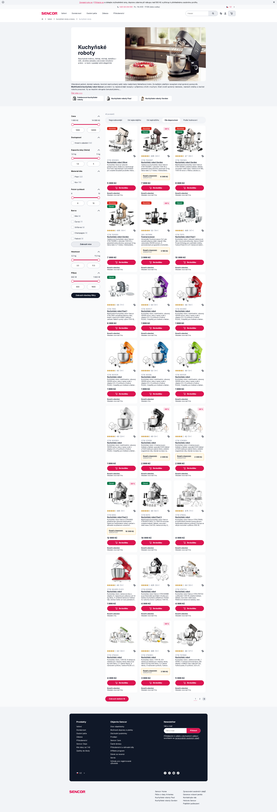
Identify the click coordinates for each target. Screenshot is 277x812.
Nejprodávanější (115, 120)
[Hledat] (213, 13)
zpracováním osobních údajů (187, 738)
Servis (112, 758)
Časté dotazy (115, 744)
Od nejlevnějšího (134, 120)
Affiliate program (117, 751)
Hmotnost (75, 252)
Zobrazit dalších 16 (117, 699)
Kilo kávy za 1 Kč (83, 747)
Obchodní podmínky (118, 733)
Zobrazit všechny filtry (86, 295)
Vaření (50, 19)
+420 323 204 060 (126, 7)
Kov (78, 182)
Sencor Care (115, 740)
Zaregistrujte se (85, 2)
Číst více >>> (76, 93)
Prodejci (113, 737)
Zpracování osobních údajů (194, 791)
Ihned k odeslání (83, 143)
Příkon (74, 273)
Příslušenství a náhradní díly (122, 747)
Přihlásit (193, 730)
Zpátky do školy (83, 751)
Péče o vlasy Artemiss (164, 794)
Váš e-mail (168, 726)
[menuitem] (64, 13)
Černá (79, 222)
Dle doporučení (171, 120)
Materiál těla (76, 171)
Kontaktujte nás (189, 797)
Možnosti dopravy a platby (121, 730)
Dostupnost (76, 137)
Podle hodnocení (190, 120)
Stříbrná (80, 227)
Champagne (81, 233)
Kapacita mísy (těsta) (80, 150)
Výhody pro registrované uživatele (120, 762)
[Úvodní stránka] (42, 19)
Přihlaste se (99, 2)
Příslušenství (81, 740)
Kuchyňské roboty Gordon (166, 800)
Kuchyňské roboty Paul (165, 797)
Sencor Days (81, 744)
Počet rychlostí (77, 189)
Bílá (78, 216)
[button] (121, 188)
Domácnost (81, 730)
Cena (73, 116)
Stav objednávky (117, 726)
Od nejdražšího (153, 120)
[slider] (72, 124)
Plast (79, 177)
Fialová (79, 239)
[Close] (274, 2)
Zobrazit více (85, 244)
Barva (73, 210)
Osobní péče (81, 733)
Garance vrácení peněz (192, 794)
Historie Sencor (189, 800)
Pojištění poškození (191, 803)
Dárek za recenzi (117, 754)
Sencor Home (161, 791)
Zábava (79, 737)
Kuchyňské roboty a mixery (65, 19)
